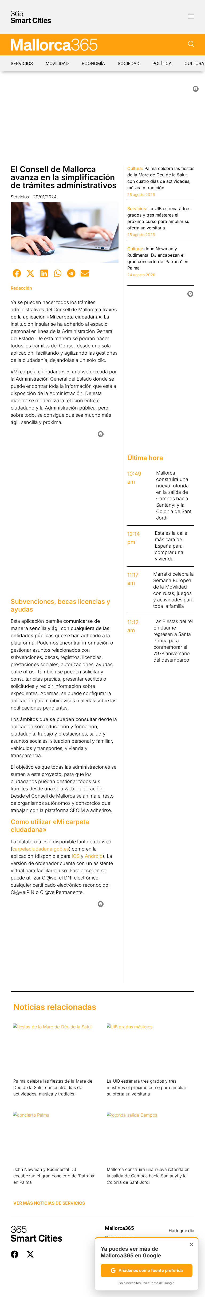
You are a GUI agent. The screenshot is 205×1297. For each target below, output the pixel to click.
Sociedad (129, 63)
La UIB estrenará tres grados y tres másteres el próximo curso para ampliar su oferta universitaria (146, 1087)
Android (93, 856)
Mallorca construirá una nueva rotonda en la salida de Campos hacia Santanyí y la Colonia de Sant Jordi (148, 1176)
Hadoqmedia (181, 1230)
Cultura (194, 63)
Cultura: (135, 168)
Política (162, 63)
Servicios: (137, 208)
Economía (93, 63)
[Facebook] (14, 1254)
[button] (17, 273)
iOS (76, 856)
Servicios (22, 63)
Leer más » (21, 1101)
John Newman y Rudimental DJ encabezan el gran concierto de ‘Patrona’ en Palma (54, 1176)
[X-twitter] (30, 1254)
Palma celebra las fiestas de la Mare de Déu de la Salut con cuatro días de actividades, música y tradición (52, 1087)
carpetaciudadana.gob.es (40, 849)
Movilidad (57, 63)
